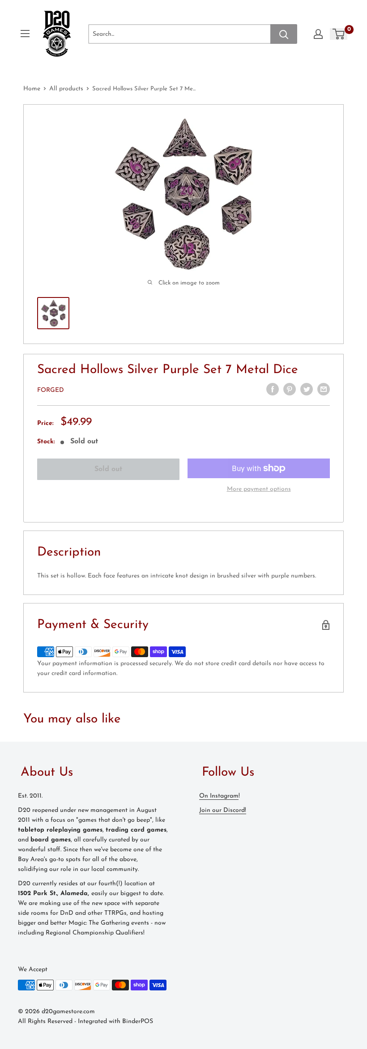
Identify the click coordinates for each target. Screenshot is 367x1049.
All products (66, 88)
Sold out (108, 469)
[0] (339, 34)
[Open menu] (25, 34)
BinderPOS (137, 1021)
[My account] (318, 34)
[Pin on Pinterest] (289, 389)
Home (31, 88)
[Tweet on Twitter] (306, 389)
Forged (50, 390)
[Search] (283, 34)
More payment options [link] (259, 489)
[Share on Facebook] (272, 389)
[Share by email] (323, 389)
